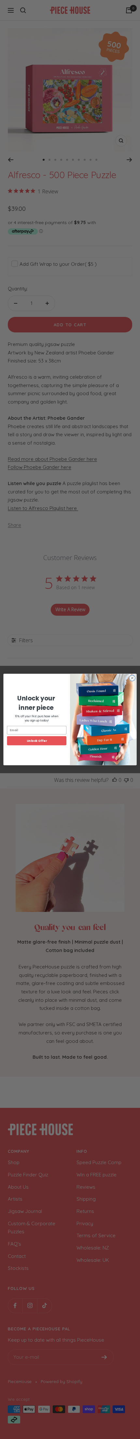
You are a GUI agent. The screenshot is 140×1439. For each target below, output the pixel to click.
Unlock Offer (37, 741)
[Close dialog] (132, 678)
